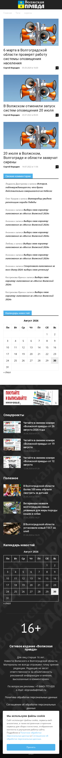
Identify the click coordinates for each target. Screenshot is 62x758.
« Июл (7, 372)
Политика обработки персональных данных (31, 697)
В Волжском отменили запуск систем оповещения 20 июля (29, 108)
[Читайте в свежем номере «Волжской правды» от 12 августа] (12, 462)
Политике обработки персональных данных (24, 734)
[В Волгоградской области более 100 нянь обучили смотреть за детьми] (12, 490)
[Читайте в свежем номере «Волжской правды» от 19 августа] (12, 445)
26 (23, 360)
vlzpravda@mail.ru (35, 690)
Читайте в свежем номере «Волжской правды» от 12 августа (39, 461)
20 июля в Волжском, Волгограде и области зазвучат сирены (30, 157)
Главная (7, 12)
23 (54, 354)
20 (31, 354)
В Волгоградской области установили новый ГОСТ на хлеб (39, 528)
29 (47, 360)
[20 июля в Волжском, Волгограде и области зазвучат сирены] (31, 135)
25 (15, 360)
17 (7, 354)
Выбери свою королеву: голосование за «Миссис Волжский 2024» (30, 281)
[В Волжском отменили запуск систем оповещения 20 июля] (31, 88)
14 (39, 347)
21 (39, 354)
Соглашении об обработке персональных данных (27, 737)
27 (31, 360)
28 (39, 360)
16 (54, 347)
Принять (31, 747)
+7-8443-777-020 (45, 686)
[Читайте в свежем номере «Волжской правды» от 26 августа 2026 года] (12, 427)
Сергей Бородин (11, 67)
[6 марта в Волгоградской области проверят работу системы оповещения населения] (31, 32)
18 (15, 354)
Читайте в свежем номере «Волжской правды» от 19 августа (39, 444)
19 (23, 354)
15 (47, 347)
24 (7, 360)
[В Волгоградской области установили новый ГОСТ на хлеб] (12, 529)
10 (7, 347)
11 (15, 347)
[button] (5, 4)
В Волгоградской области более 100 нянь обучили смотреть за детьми (38, 489)
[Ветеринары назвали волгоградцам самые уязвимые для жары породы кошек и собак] (12, 508)
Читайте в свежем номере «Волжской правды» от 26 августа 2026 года (39, 426)
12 (23, 347)
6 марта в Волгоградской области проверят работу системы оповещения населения (25, 56)
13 (31, 347)
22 (47, 354)
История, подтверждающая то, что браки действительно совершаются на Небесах (29, 187)
